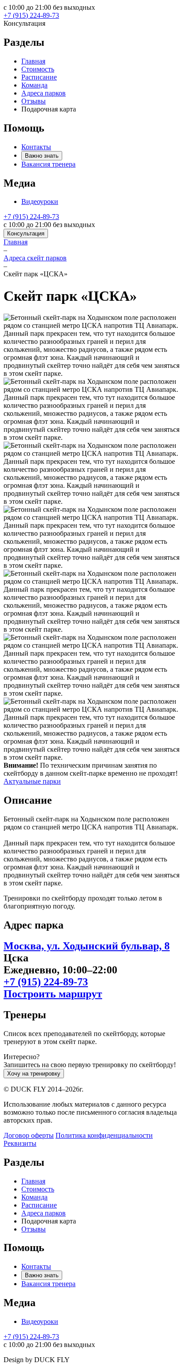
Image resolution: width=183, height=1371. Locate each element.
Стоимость (37, 69)
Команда (34, 85)
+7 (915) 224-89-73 (31, 15)
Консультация (25, 233)
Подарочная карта (48, 109)
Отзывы (33, 101)
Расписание (39, 77)
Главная (33, 61)
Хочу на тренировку (33, 1073)
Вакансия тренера (48, 164)
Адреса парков (43, 93)
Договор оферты (29, 1135)
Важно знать (42, 155)
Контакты (36, 147)
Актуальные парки (32, 781)
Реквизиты (20, 1143)
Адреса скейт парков (35, 258)
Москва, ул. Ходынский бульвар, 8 (87, 946)
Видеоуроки (39, 201)
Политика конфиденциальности (104, 1135)
